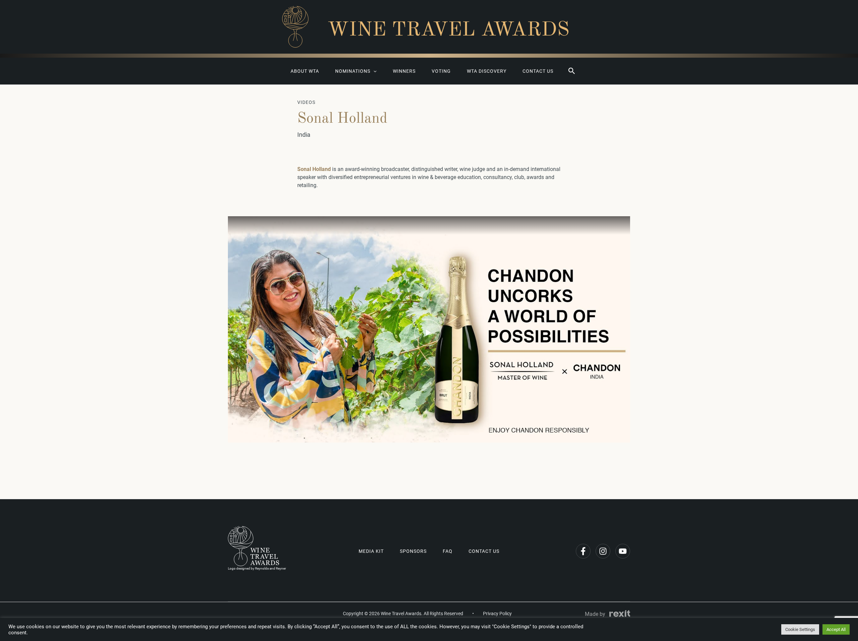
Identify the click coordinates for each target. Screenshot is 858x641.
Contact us (538, 71)
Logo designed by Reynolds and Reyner (257, 568)
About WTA (305, 71)
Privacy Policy (497, 613)
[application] (373, 71)
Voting (441, 71)
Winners (404, 71)
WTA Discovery (486, 71)
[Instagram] (603, 551)
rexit (619, 613)
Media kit (371, 551)
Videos (306, 102)
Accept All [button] (836, 629)
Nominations (352, 71)
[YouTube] (622, 551)
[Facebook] (583, 551)
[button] (571, 71)
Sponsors (413, 551)
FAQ (447, 551)
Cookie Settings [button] (800, 629)
